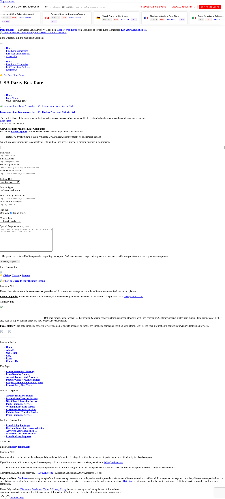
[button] (12, 75)
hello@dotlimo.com (20, 446)
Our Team (11, 352)
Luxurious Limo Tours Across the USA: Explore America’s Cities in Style (38, 112)
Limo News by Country (18, 374)
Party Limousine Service (19, 404)
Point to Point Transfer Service (22, 412)
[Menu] (1, 43)
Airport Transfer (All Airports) (22, 377)
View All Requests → (183, 7)
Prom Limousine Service (19, 415)
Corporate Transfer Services (21, 409)
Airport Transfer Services (19, 395)
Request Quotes (19, 131)
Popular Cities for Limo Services (23, 379)
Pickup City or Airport (11, 170)
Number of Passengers (11, 201)
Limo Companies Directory (20, 371)
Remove (26, 275)
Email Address (7, 158)
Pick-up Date (6, 179)
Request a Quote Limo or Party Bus (24, 382)
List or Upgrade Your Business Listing (25, 281)
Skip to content (7, 1)
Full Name (5, 152)
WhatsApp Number (9, 164)
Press (9, 358)
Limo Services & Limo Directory (51, 32)
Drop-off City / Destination (13, 195)
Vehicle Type (6, 218)
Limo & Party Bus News (19, 385)
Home (9, 347)
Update (15, 275)
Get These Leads (210, 7)
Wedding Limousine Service (20, 406)
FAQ (8, 355)
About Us (11, 350)
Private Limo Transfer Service (22, 398)
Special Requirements (14, 226)
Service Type (6, 187)
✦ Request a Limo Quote (152, 7)
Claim (6, 275)
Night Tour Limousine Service (21, 401)
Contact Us (12, 361)
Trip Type (4, 210)
